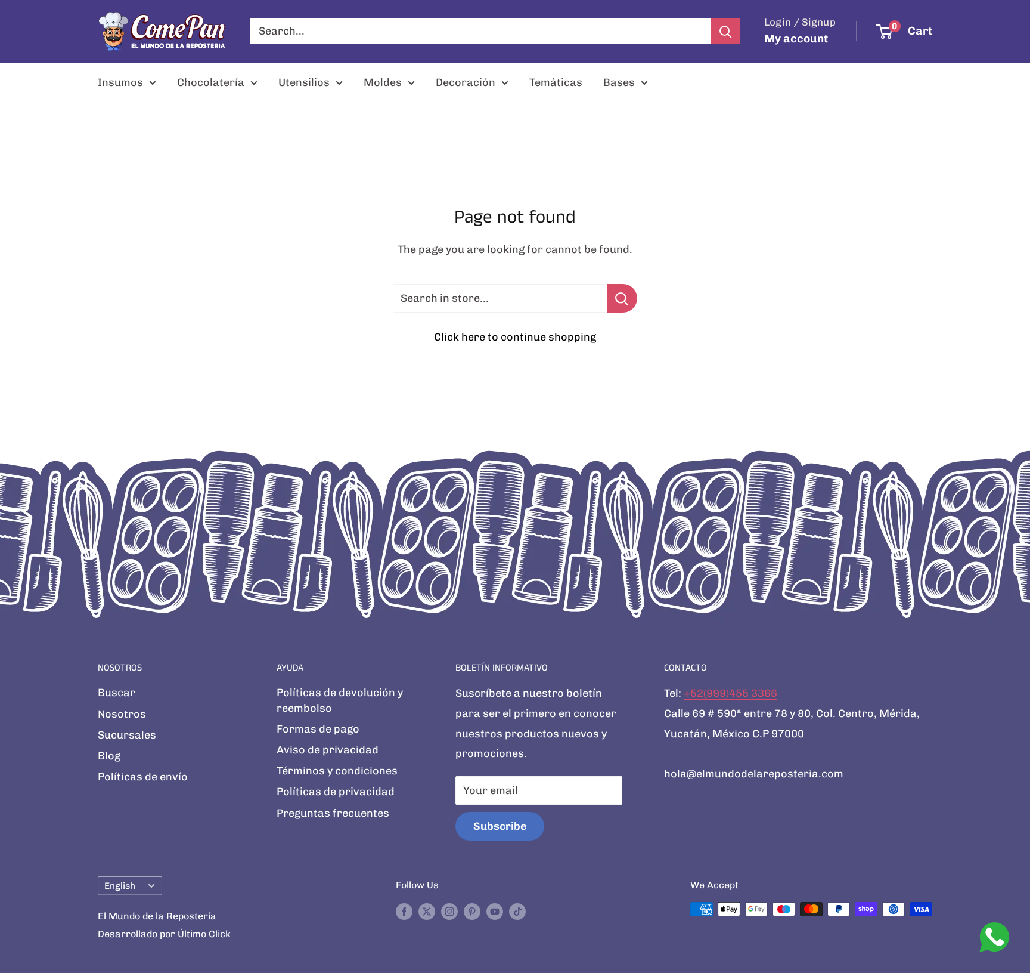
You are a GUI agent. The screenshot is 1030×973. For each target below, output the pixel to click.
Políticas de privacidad (336, 791)
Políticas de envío (143, 776)
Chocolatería (210, 82)
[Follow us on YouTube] (494, 911)
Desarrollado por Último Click (164, 934)
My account (796, 38)
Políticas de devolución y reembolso (340, 700)
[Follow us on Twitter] (426, 911)
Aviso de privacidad (328, 749)
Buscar (116, 692)
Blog (109, 755)
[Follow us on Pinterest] (472, 911)
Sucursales (127, 735)
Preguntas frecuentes (333, 813)
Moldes (383, 82)
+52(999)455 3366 (730, 693)
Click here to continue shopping (515, 337)
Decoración (465, 82)
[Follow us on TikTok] (517, 911)
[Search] (725, 31)
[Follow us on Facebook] (404, 911)
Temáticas (555, 82)
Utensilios (304, 82)
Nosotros (122, 714)
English (119, 886)
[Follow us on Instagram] (449, 911)
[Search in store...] (622, 298)
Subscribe (499, 826)
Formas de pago (318, 729)
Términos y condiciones (337, 770)
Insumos (120, 82)
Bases (619, 82)
